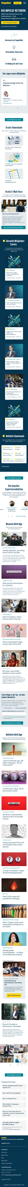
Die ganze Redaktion (21, 516)
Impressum (4, 1152)
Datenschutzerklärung (15, 717)
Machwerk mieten (5, 1179)
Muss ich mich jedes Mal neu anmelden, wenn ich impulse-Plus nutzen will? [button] (13, 1113)
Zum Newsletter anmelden (12, 723)
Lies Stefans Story (7, 103)
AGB (2, 1158)
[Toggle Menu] (24, 3)
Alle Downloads (5, 466)
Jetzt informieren (14, 995)
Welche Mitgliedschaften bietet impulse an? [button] (13, 1086)
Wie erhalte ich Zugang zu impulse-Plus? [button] (11, 1105)
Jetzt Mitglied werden (10, 22)
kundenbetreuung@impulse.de (14, 1129)
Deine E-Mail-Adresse (13, 711)
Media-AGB (4, 1160)
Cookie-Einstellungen (6, 1163)
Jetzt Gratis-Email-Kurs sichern (13, 227)
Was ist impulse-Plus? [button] (10, 1098)
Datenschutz (4, 1155)
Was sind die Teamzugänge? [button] (12, 1093)
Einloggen (17, 3)
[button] (17, 108)
